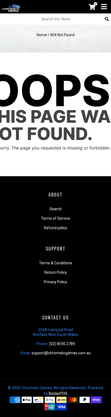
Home (42, 35)
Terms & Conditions (55, 263)
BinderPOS (58, 393)
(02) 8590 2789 (62, 344)
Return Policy (55, 272)
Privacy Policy (55, 282)
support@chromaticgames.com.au (61, 353)
